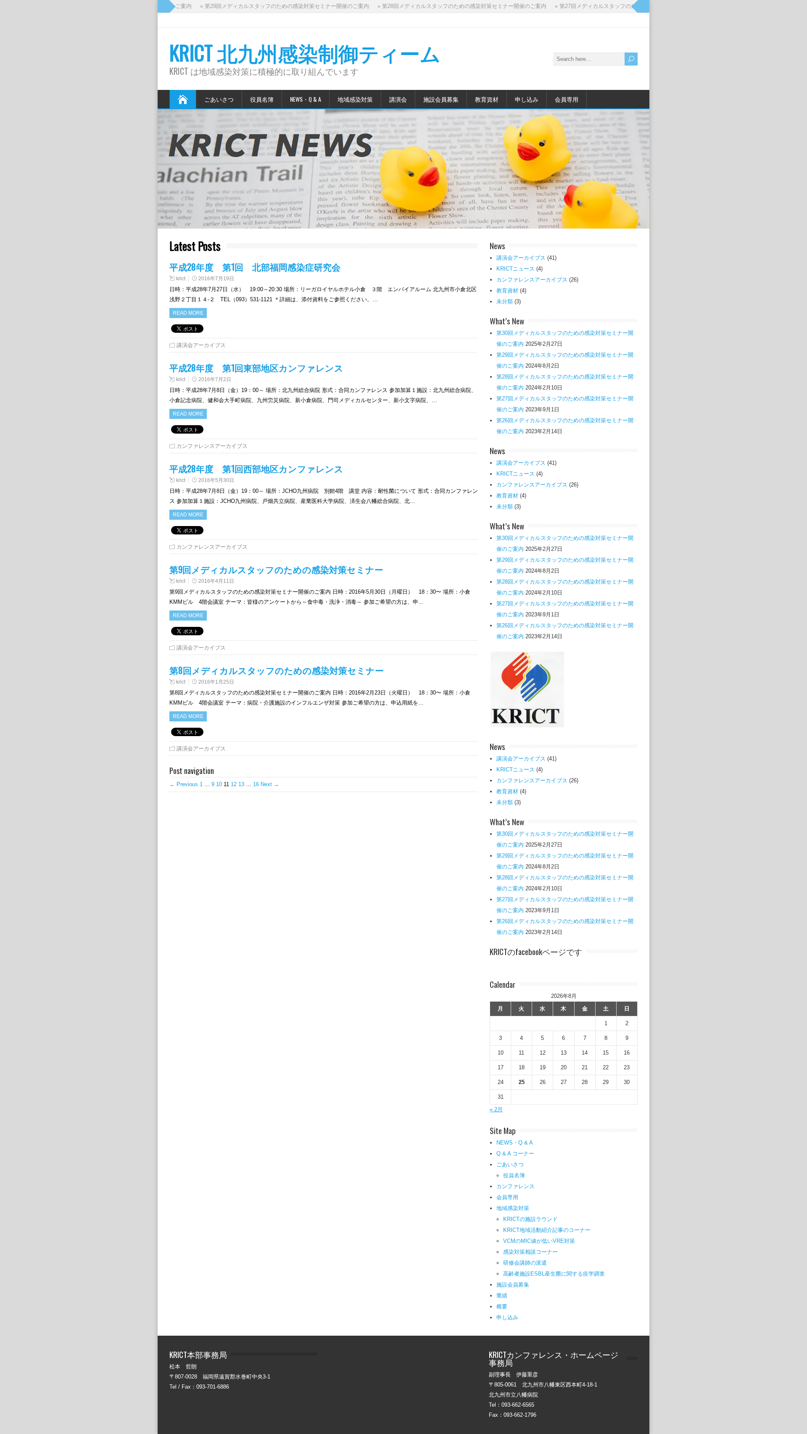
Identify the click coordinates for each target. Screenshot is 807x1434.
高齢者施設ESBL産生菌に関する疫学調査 (554, 1274)
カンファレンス (515, 1186)
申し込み (526, 99)
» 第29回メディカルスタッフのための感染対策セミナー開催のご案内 (250, 6)
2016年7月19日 (216, 279)
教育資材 (486, 99)
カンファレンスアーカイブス (212, 446)
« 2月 (496, 1109)
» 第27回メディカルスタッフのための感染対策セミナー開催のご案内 (604, 6)
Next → (270, 784)
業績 (501, 1295)
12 (234, 784)
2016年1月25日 (216, 682)
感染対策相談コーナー (530, 1252)
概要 (501, 1306)
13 (241, 784)
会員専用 (566, 99)
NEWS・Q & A (305, 99)
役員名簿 (262, 99)
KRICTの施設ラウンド (530, 1219)
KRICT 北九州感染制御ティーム (304, 52)
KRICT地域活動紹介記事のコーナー (547, 1230)
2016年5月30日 (216, 480)
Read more (188, 313)
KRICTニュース (515, 269)
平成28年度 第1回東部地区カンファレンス (256, 367)
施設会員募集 (441, 99)
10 (219, 784)
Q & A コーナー (515, 1153)
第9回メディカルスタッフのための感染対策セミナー (276, 569)
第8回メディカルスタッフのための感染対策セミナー (276, 669)
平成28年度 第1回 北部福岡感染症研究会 (254, 266)
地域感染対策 (355, 99)
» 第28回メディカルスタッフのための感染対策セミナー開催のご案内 (427, 6)
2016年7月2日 (214, 379)
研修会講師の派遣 (525, 1263)
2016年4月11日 (216, 581)
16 (256, 784)
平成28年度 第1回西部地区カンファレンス (256, 468)
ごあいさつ (219, 99)
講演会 (398, 99)
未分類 (504, 301)
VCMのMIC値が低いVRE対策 (539, 1241)
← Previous (183, 784)
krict (180, 279)
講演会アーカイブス (201, 345)
